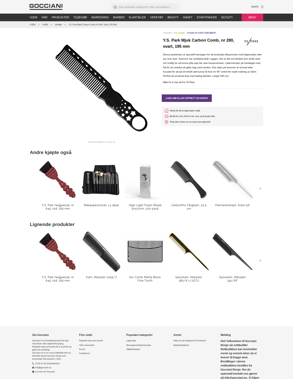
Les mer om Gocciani (45, 372)
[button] (102, 85)
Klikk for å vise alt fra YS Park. (179, 82)
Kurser (82, 349)
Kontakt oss (84, 353)
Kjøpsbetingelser (181, 345)
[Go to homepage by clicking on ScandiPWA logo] (46, 7)
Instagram (189, 340)
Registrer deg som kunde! (91, 340)
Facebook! (201, 340)
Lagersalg (131, 340)
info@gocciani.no (43, 367)
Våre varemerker (87, 345)
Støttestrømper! (133, 349)
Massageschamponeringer (138, 345)
